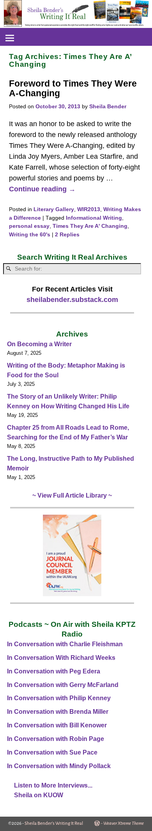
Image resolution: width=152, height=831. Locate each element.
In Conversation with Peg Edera (53, 671)
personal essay (29, 226)
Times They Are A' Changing (90, 226)
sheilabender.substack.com (72, 300)
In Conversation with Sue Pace (52, 752)
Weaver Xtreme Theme (123, 823)
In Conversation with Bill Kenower (57, 725)
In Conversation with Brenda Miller (57, 711)
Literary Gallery (54, 209)
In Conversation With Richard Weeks (61, 657)
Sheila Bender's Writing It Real (54, 823)
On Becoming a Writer (39, 344)
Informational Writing (94, 218)
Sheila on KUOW (38, 795)
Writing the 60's (29, 235)
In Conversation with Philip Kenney (59, 698)
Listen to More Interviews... (53, 785)
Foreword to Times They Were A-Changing (73, 88)
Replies (67, 235)
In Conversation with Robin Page (55, 739)
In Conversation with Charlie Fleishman (65, 644)
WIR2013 (88, 209)
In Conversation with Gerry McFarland (62, 685)
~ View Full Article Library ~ (72, 495)
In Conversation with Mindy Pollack (59, 766)
